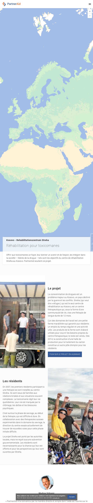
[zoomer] (90, 11)
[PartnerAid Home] (12, 4)
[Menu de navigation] (90, 4)
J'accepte (72, 497)
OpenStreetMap (91, 238)
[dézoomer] (90, 16)
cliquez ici (56, 498)
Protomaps (91, 248)
